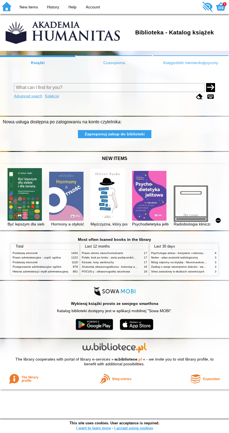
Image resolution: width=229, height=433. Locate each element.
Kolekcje (52, 96)
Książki (38, 62)
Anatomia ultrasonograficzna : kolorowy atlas (110, 266)
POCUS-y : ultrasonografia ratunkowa (106, 271)
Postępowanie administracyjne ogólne (37, 266)
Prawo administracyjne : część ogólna (37, 257)
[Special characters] (210, 96)
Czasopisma (114, 62)
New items (29, 7)
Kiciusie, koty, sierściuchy (98, 262)
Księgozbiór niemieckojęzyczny (190, 62)
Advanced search (28, 96)
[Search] (210, 87)
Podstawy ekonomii (25, 253)
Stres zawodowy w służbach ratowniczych (177, 271)
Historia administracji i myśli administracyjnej (40, 271)
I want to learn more (93, 428)
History (53, 7)
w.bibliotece (128, 359)
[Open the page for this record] (26, 195)
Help (72, 7)
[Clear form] (199, 96)
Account (93, 7)
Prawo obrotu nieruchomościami (102, 253)
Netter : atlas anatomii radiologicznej (174, 257)
